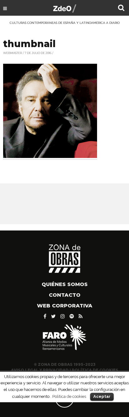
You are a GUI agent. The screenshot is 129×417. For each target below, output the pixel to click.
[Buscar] (121, 8)
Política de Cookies (95, 370)
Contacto (64, 295)
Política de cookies (69, 396)
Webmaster (12, 53)
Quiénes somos (65, 284)
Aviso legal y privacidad (40, 370)
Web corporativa (64, 306)
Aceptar (102, 396)
